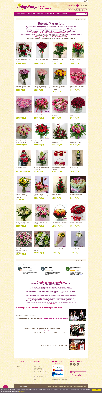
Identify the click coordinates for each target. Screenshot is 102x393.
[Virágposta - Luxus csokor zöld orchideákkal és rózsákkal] (42, 158)
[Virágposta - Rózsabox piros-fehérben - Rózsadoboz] (60, 158)
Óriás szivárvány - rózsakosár (59, 222)
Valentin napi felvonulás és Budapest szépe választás (42, 329)
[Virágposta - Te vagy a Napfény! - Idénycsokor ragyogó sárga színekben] (24, 184)
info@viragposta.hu (38, 368)
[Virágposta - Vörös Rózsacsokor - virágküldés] (78, 50)
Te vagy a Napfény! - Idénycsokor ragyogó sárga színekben (23, 196)
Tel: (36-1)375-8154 (38, 364)
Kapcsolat (19, 1)
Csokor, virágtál (31, 13)
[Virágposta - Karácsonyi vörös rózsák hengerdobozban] (78, 212)
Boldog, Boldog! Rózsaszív (41, 114)
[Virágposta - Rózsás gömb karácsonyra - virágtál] (42, 212)
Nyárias (23, 13)
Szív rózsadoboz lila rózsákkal (23, 114)
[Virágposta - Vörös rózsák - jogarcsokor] (42, 50)
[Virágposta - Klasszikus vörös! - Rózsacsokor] (60, 184)
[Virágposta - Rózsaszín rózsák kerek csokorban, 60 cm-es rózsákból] (42, 76)
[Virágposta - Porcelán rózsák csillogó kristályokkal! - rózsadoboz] (78, 184)
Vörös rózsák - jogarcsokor (41, 59)
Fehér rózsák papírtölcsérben (77, 248)
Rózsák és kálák (74, 167)
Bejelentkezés (78, 1)
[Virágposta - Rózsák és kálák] (78, 158)
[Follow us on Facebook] (81, 6)
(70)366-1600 (39, 366)
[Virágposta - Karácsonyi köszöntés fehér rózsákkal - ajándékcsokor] (24, 212)
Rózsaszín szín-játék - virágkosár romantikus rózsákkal (21, 250)
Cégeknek (18, 366)
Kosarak (52, 13)
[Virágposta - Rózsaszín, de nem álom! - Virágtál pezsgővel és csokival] (42, 184)
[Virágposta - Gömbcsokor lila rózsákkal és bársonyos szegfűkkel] (78, 131)
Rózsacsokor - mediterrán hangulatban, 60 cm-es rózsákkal (58, 88)
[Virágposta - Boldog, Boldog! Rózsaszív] (42, 104)
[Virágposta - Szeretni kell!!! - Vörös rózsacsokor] (60, 50)
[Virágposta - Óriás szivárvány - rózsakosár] (60, 212)
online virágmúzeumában (50, 312)
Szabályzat (21, 391)
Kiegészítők (64, 13)
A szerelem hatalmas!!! (21, 167)
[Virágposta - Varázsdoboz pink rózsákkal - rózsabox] (60, 104)
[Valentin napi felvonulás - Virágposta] (77, 330)
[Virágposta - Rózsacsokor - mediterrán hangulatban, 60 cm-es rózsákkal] (60, 76)
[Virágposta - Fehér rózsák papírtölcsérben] (78, 239)
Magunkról (27, 1)
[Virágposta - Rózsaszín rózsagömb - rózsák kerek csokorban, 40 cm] (24, 131)
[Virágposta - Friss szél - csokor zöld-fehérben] (42, 239)
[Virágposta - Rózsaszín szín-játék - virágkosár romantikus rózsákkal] (24, 239)
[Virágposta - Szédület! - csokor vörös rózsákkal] (42, 131)
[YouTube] (86, 6)
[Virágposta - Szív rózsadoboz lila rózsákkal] (24, 104)
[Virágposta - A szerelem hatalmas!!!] (24, 158)
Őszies (18, 13)
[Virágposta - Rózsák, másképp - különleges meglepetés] (60, 131)
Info (23, 1)
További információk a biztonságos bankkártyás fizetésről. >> (59, 380)
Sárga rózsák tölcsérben (58, 248)
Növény (47, 13)
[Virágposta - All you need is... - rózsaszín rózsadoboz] (78, 76)
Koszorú (58, 13)
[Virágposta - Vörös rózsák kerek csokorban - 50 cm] (78, 104)
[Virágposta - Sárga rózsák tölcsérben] (60, 239)
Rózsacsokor (40, 13)
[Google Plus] (83, 6)
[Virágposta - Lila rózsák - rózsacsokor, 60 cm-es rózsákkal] (24, 76)
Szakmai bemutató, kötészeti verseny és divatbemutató (52, 318)
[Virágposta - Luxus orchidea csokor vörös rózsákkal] (24, 50)
